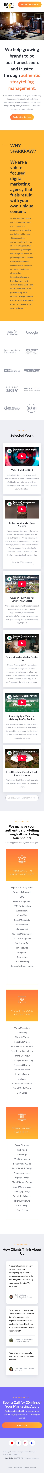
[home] (9, 6)
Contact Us (22, 1425)
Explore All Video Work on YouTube (22, 798)
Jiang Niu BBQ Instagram (22, 562)
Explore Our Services (30, 4)
